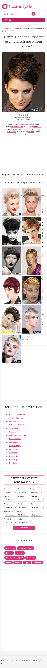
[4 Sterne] (25, 115)
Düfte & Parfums (25, 548)
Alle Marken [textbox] (23, 522)
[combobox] (10, 492)
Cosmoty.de (6, 28)
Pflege (17, 562)
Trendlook (7, 519)
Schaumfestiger (15, 446)
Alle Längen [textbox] (35, 492)
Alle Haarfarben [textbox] (24, 492)
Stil (32, 504)
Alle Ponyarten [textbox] (10, 507)
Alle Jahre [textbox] (34, 515)
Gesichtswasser (15, 439)
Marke (20, 519)
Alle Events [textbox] (21, 515)
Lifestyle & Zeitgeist (14, 558)
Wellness (37, 562)
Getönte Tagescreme (17, 418)
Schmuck (21, 496)
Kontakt (35, 660)
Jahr (31, 511)
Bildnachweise (26, 660)
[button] (5, 20)
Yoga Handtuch (15, 428)
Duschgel (12, 432)
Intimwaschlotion (15, 421)
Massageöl (13, 442)
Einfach (31, 132)
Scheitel (20, 504)
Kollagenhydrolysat (16, 425)
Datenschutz (14, 660)
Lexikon (20, 553)
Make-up (30, 558)
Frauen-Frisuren (27, 124)
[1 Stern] (20, 115)
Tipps (27, 562)
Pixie (25, 129)
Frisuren (16, 28)
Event (19, 511)
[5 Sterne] (27, 115)
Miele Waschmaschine (17, 435)
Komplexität (8, 511)
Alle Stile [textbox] (35, 507)
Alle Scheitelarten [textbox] (24, 507)
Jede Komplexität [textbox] (11, 515)
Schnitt (6, 496)
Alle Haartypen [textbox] (37, 500)
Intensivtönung (14, 449)
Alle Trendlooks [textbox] (10, 522)
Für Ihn (9, 553)
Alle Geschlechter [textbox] (11, 492)
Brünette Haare (17, 127)
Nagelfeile (13, 463)
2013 (25, 134)
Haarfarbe (21, 489)
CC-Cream (13, 453)
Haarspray (13, 460)
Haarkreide (13, 456)
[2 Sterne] (22, 115)
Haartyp (34, 496)
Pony (6, 504)
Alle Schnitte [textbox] (9, 500)
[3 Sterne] (23, 115)
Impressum (4, 660)
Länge (32, 489)
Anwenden (24, 528)
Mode (8, 562)
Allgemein (10, 548)
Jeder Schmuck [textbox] (24, 500)
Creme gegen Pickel (17, 414)
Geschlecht (8, 489)
